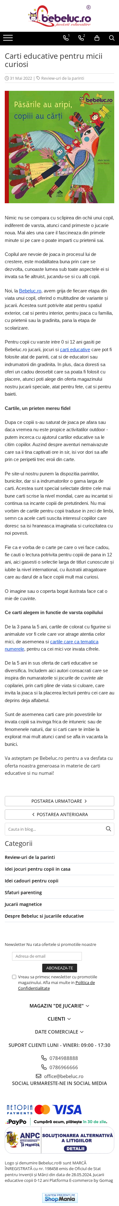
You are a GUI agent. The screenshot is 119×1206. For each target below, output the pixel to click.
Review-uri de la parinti (62, 78)
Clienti (57, 1018)
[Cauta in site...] (112, 38)
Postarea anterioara (62, 814)
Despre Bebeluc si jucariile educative (44, 916)
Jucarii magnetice (23, 904)
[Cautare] (108, 829)
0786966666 (63, 1067)
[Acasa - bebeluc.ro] (59, 16)
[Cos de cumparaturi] (97, 38)
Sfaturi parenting (23, 892)
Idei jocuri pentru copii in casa (37, 869)
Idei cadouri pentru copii (31, 881)
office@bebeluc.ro (63, 1076)
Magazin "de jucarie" (57, 1005)
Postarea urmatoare (57, 801)
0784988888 (63, 1058)
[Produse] (8, 39)
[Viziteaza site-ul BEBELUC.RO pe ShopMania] (60, 1198)
